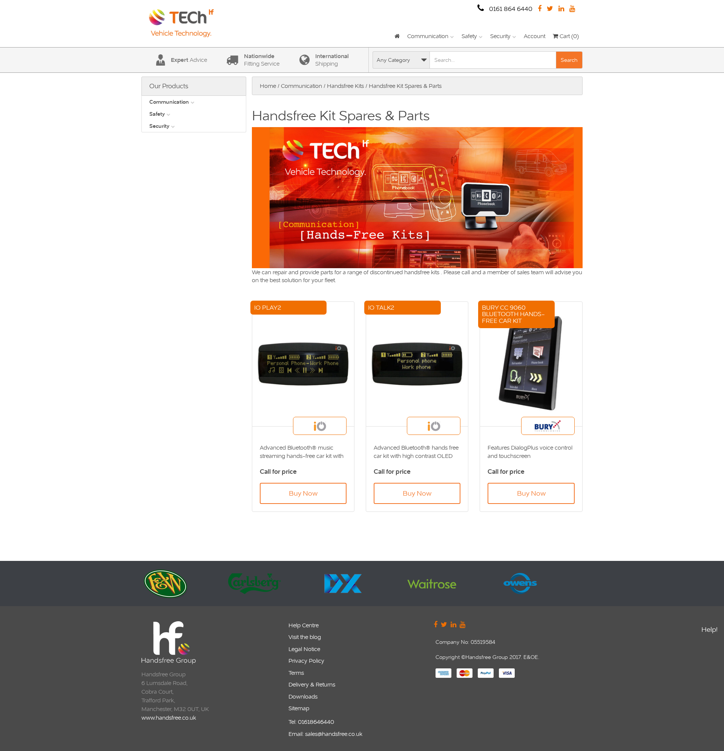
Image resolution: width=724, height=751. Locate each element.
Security (500, 36)
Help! (709, 629)
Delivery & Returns (311, 684)
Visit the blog (304, 636)
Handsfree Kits (345, 85)
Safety (469, 36)
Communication (427, 36)
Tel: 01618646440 (311, 721)
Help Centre (303, 625)
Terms (296, 672)
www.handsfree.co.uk (168, 717)
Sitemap (298, 708)
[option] (190, 583)
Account (534, 36)
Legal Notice (304, 649)
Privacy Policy (306, 660)
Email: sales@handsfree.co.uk (325, 733)
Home (268, 85)
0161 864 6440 (510, 9)
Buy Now (303, 493)
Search (569, 60)
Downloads (303, 696)
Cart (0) (568, 36)
